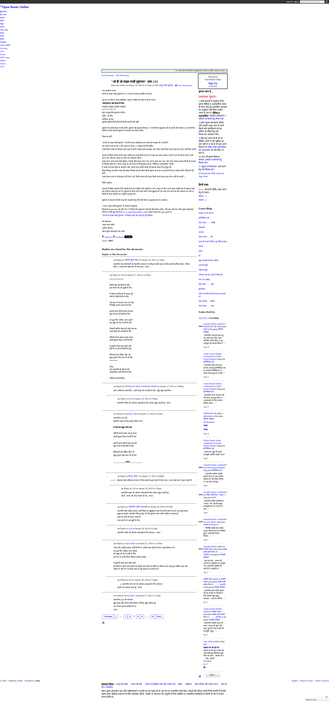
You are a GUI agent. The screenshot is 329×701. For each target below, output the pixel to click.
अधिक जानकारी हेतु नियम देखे (211, 118)
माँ (199, 256)
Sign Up (289, 2)
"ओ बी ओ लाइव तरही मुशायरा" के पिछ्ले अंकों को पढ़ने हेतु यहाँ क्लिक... (128, 215)
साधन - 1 (203, 196)
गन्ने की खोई (203, 265)
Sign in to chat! (311, 699)
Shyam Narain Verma (212, 440)
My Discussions (122, 75)
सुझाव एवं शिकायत (209, 166)
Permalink (115, 260)
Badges (295, 681)
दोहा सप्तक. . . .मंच (206, 237)
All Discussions (107, 75)
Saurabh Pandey (210, 324)
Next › (159, 616)
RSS (103, 623)
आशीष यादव (207, 579)
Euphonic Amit (131, 414)
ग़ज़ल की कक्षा (122, 684)
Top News (203, 318)
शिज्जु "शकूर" (133, 476)
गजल (205, 329)
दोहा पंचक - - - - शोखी (207, 222)
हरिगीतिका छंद (204, 218)
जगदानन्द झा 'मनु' (209, 413)
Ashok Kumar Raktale (212, 354)
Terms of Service (322, 681)
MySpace (108, 237)
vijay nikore (208, 641)
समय (200, 251)
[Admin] (105, 87)
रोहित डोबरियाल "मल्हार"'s (216, 495)
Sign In (296, 2)
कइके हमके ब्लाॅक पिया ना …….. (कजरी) (215, 552)
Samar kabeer (130, 543)
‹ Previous (107, 616)
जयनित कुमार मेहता (132, 260)
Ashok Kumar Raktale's (215, 468)
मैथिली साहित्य (208, 419)
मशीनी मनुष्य (203, 270)
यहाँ (203, 169)
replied (220, 324)
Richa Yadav (130, 596)
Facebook (120, 237)
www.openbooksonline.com (134, 212)
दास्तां (201, 246)
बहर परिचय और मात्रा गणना (206, 684)
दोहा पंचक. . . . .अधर (206, 306)
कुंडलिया (202, 289)
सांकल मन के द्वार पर (206, 213)
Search (327, 2)
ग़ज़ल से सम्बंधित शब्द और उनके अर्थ (160, 684)
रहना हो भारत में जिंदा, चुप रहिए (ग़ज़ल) (213, 241)
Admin (122, 85)
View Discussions (185, 85)
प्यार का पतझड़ (204, 279)
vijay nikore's (211, 522)
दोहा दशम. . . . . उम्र (206, 284)
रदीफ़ (180, 684)
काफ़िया (188, 684)
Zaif (122, 275)
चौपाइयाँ (202, 227)
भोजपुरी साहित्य (219, 587)
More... (213, 675)
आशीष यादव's (208, 549)
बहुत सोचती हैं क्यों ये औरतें (208, 260)
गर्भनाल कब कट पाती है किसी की (211, 275)
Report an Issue (306, 681)
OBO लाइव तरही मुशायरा (163, 85)
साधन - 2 (203, 200)
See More (207, 661)
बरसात (201, 232)
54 (152, 616)
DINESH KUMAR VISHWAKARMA (141, 386)
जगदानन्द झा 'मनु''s (210, 326)
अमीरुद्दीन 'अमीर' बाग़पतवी (137, 507)
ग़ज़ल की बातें (136, 684)
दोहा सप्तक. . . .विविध (207, 301)
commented (208, 356)
